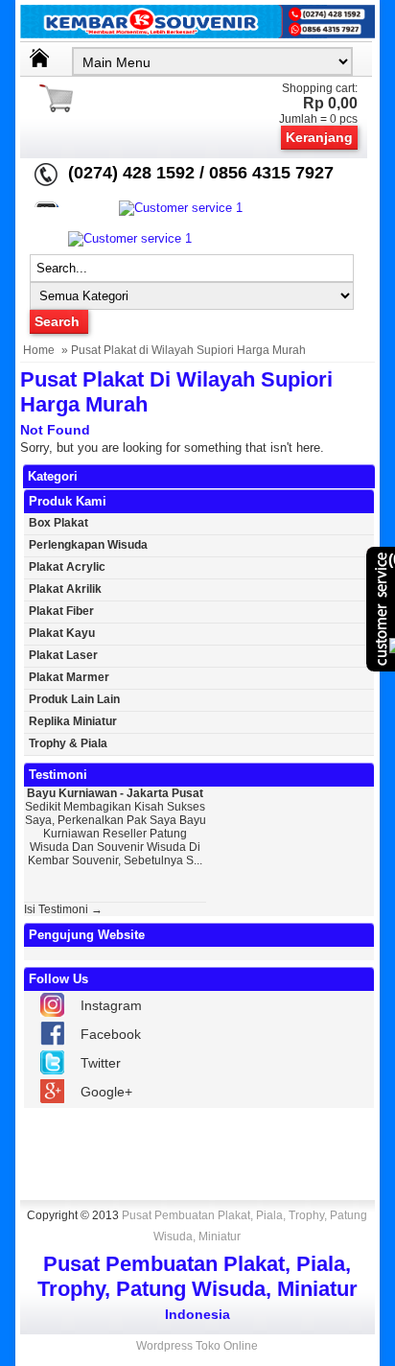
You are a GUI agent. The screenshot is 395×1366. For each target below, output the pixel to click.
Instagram (111, 1005)
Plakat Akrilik (65, 589)
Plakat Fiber (61, 611)
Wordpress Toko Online (197, 1346)
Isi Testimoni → (63, 909)
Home (39, 350)
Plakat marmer (69, 677)
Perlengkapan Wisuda (88, 545)
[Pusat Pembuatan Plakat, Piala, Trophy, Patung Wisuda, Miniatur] (198, 34)
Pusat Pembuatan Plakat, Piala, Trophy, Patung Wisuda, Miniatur (244, 1226)
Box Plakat (58, 523)
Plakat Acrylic (67, 567)
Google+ (106, 1091)
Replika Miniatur (73, 721)
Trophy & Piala (68, 743)
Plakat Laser (63, 655)
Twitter (101, 1063)
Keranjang (319, 137)
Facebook (111, 1034)
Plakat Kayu (62, 633)
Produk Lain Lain (74, 699)
